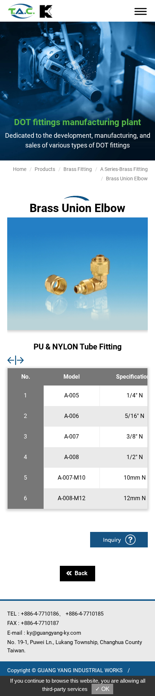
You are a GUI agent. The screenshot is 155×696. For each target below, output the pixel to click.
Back (81, 573)
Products (45, 169)
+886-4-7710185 (84, 614)
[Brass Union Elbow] (77, 273)
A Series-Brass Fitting (124, 169)
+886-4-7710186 (40, 614)
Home (19, 169)
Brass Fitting (77, 169)
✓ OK (102, 689)
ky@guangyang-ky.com (54, 633)
